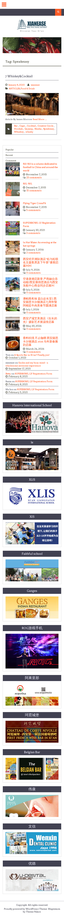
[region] (32, 45)
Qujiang (29, 128)
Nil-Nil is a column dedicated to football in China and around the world (40, 167)
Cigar (22, 125)
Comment (11, 160)
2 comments (33, 252)
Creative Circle (45, 125)
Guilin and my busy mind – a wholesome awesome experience (27, 364)
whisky (29, 131)
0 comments (33, 272)
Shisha (37, 128)
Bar (16, 125)
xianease (35, 84)
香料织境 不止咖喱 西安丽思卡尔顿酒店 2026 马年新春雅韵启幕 (40, 341)
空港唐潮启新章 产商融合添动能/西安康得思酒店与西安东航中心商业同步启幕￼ (40, 282)
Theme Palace (33, 911)
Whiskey (19, 131)
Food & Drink (28, 88)
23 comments (34, 177)
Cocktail (31, 125)
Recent (9, 155)
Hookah (18, 128)
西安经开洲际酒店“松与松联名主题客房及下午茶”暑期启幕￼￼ (40, 262)
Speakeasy (48, 128)
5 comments (33, 210)
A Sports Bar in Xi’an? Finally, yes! (31, 355)
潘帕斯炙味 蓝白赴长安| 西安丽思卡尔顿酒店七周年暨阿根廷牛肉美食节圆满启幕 (40, 302)
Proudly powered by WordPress (21, 909)
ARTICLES (14, 88)
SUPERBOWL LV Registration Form (33, 373)
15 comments (34, 190)
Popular (10, 149)
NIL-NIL (27, 183)
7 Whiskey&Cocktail (19, 76)
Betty (8, 373)
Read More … (40, 119)
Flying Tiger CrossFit (34, 203)
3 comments (33, 233)
